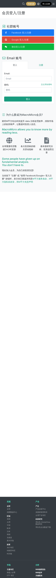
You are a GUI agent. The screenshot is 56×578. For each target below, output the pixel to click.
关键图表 (39, 575)
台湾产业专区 (41, 515)
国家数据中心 (12, 512)
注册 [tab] (41, 65)
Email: (7, 73)
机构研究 (39, 519)
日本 (8, 531)
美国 (8, 519)
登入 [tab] (15, 65)
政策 (8, 544)
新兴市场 (10, 540)
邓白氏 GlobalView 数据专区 (43, 523)
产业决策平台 (41, 509)
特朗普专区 (11, 550)
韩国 (8, 534)
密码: (6, 84)
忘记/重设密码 (46, 84)
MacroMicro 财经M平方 (4, 4)
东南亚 (9, 537)
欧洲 (8, 528)
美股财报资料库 (41, 512)
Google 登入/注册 (20, 39)
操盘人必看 (11, 572)
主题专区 (10, 569)
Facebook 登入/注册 (21, 32)
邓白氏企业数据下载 (43, 527)
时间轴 (9, 554)
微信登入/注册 (18, 46)
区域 (8, 516)
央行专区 (10, 547)
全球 (8, 506)
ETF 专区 (10, 575)
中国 (8, 525)
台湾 (8, 522)
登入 (28, 99)
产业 (37, 506)
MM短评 (39, 572)
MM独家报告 (40, 569)
